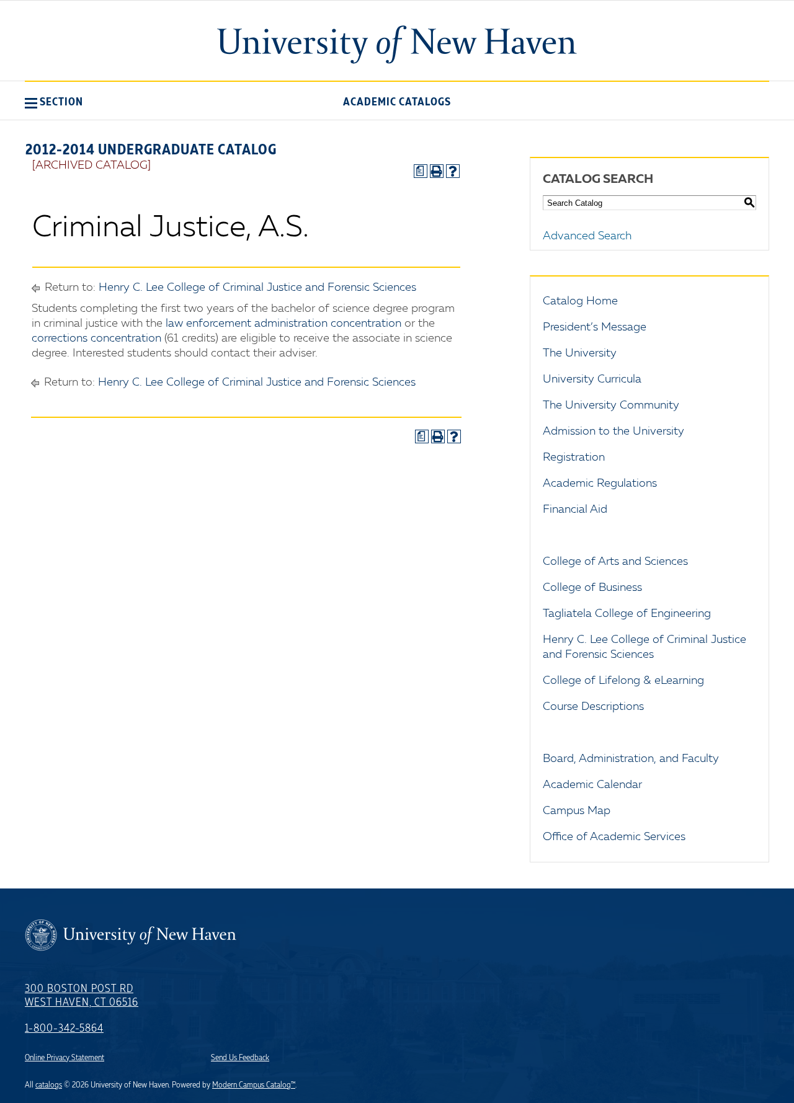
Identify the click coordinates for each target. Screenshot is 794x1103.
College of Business (592, 587)
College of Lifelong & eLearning (623, 680)
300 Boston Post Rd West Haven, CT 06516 (81, 995)
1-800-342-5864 (64, 1028)
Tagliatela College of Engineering (627, 613)
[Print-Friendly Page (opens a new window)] (437, 171)
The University (580, 353)
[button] (54, 101)
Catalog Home (580, 301)
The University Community (611, 405)
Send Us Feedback (240, 1057)
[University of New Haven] (397, 44)
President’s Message (594, 327)
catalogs (48, 1085)
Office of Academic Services (614, 837)
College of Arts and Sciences (615, 561)
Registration (574, 457)
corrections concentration (96, 338)
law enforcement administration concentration (283, 323)
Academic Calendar (592, 785)
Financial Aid (575, 509)
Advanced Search (587, 236)
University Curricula (592, 379)
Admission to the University (613, 431)
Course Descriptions (593, 706)
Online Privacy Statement (64, 1057)
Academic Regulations (600, 483)
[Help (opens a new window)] (453, 171)
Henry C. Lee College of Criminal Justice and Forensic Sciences (257, 287)
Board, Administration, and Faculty (631, 758)
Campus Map (576, 811)
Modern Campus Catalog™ (253, 1085)
